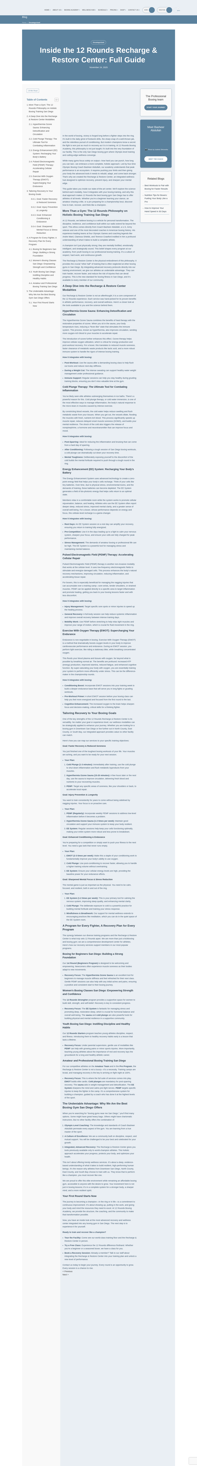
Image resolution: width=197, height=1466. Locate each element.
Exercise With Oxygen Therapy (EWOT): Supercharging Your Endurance (43, 181)
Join (146, 10)
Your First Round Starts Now (43, 304)
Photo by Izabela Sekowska (158, 149)
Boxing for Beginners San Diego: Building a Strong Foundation (44, 252)
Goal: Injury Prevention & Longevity (47, 209)
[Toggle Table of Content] (55, 100)
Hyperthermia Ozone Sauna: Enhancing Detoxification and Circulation (42, 129)
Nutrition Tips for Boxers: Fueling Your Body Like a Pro (156, 198)
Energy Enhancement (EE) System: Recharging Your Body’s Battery (45, 153)
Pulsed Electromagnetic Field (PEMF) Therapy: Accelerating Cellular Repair (44, 166)
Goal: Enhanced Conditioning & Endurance (44, 218)
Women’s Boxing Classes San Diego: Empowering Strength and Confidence (44, 263)
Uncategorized (98, 42)
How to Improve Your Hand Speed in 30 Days (155, 210)
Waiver (162, 10)
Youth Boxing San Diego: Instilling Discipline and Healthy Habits (44, 275)
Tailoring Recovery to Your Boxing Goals (41, 192)
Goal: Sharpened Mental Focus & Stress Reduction (47, 229)
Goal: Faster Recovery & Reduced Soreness (47, 200)
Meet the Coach (156, 159)
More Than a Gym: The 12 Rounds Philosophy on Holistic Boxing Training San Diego (43, 108)
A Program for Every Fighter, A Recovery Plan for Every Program (43, 241)
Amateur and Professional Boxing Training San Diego (45, 285)
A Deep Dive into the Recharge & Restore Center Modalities (43, 118)
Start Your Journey (156, 107)
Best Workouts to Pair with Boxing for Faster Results (157, 187)
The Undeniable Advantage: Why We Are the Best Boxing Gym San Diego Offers (42, 294)
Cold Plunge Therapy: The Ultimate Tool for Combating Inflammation (45, 142)
